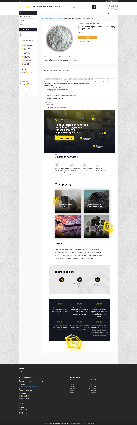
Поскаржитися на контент (75, 423)
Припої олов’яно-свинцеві (78, 252)
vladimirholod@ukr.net (24, 405)
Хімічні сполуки (59, 18)
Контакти (85, 13)
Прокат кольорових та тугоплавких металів (73, 255)
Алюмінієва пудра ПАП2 (28, 40)
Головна (55, 13)
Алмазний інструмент (87, 258)
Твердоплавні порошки (98, 146)
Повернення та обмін (111, 13)
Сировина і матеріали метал (63, 249)
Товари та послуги (66, 13)
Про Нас (77, 13)
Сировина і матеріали (72, 258)
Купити (87, 37)
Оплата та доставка (97, 13)
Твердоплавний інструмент (86, 138)
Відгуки (22, 24)
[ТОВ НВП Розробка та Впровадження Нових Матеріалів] (25, 7)
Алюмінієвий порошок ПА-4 (27, 88)
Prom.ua (76, 422)
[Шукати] (94, 7)
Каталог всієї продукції (64, 138)
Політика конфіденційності (88, 423)
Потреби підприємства (80, 249)
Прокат (96, 118)
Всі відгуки (23, 94)
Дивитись (61, 208)
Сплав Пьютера (26, 76)
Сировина (101, 133)
